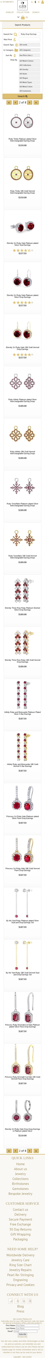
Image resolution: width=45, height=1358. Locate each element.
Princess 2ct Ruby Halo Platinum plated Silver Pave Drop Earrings (22, 817)
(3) (32, 302)
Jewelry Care (21, 1260)
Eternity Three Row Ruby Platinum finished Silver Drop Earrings (22, 609)
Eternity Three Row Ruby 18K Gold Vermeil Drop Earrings (22, 661)
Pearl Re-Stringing (20, 1275)
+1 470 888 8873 (7, 2)
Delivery (20, 1214)
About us (20, 1169)
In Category (9, 50)
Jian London (27, 1357)
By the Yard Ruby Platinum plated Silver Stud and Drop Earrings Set (22, 922)
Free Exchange (20, 1224)
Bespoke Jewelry (20, 1193)
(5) (32, 250)
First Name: (11, 1325)
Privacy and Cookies (20, 1284)
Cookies (5, 1349)
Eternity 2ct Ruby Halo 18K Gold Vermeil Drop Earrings (22, 348)
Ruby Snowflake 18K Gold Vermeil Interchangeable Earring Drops (22, 557)
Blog (20, 1306)
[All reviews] (21, 250)
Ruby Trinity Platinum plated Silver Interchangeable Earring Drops (22, 140)
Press (20, 1311)
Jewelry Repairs (20, 1270)
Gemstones (20, 1188)
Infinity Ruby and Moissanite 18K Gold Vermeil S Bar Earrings (22, 765)
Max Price (8, 39)
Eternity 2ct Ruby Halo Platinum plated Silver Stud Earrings (22, 244)
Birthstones (20, 1183)
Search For (8, 34)
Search (35, 12)
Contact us (20, 1209)
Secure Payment (20, 1219)
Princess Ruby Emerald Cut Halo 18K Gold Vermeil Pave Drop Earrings (22, 1078)
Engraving (20, 1279)
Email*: (11, 1331)
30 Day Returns (20, 1229)
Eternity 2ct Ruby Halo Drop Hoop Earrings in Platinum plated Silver (22, 1130)
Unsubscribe (22, 1337)
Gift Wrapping (20, 1234)
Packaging (20, 1239)
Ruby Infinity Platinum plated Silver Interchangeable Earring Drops (22, 400)
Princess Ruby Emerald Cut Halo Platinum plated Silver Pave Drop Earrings (22, 1026)
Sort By (9, 55)
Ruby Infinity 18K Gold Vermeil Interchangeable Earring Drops (22, 452)
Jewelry (10, 12)
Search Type (9, 45)
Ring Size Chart (20, 1265)
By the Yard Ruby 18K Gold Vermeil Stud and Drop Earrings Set (22, 974)
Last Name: (11, 1328)
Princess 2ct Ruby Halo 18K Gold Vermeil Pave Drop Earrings (23, 869)
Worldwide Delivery (20, 1255)
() (26, 17)
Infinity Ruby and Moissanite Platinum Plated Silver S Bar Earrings (22, 713)
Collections (23, 12)
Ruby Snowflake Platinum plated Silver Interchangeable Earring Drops (22, 505)
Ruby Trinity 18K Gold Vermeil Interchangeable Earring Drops (22, 192)
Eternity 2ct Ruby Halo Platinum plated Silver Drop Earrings (22, 296)
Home (20, 1164)
